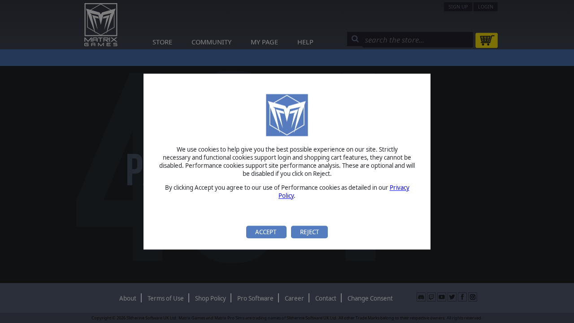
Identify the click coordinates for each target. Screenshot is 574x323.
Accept (266, 232)
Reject (309, 232)
